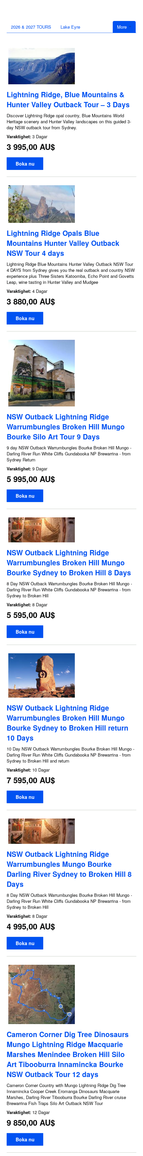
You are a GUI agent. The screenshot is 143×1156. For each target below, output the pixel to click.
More (122, 27)
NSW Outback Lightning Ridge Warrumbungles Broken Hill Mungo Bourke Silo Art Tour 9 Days (66, 426)
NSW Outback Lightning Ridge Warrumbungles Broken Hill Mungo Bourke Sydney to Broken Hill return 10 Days (67, 723)
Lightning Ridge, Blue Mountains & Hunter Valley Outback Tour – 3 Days (68, 99)
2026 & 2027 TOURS (31, 27)
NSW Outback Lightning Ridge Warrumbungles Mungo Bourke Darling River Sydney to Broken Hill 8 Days (69, 869)
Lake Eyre (70, 27)
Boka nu (25, 163)
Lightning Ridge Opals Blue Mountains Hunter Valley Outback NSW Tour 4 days (63, 243)
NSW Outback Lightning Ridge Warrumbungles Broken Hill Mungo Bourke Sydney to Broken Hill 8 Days (69, 562)
